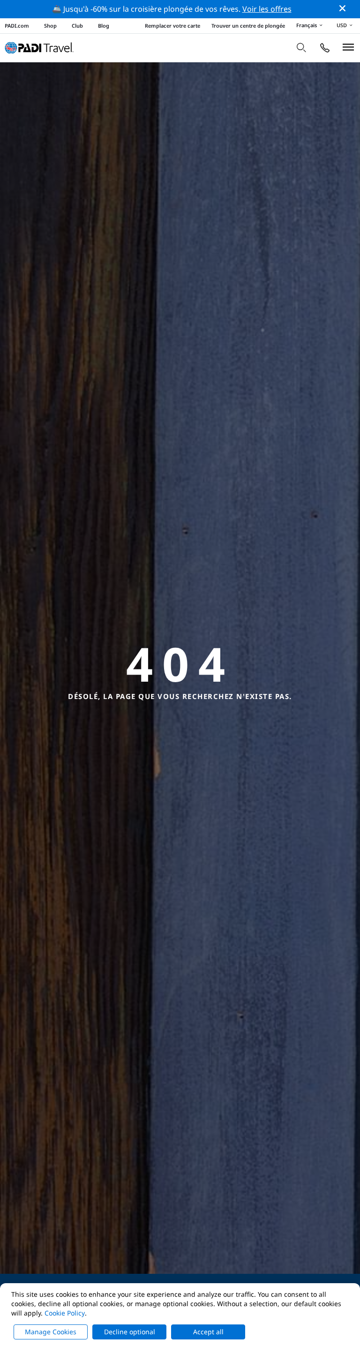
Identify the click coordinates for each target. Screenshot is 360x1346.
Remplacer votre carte (172, 25)
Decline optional (129, 1331)
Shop (50, 25)
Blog (103, 25)
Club (77, 25)
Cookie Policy (65, 1312)
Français (306, 25)
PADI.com (17, 25)
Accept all (208, 1331)
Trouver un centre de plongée (248, 25)
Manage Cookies (50, 1331)
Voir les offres (267, 9)
